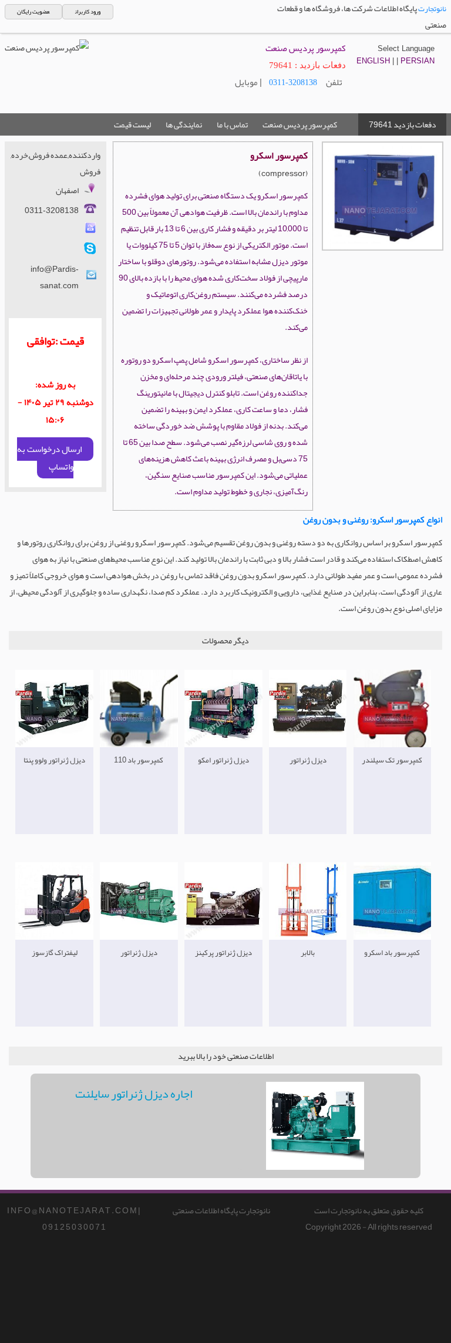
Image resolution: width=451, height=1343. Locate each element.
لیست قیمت (132, 124)
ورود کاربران (87, 12)
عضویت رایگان (33, 12)
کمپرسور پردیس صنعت (299, 124)
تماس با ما (232, 124)
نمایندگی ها (184, 124)
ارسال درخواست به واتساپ (49, 457)
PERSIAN (417, 60)
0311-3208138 (293, 82)
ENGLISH (373, 60)
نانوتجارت (432, 8)
